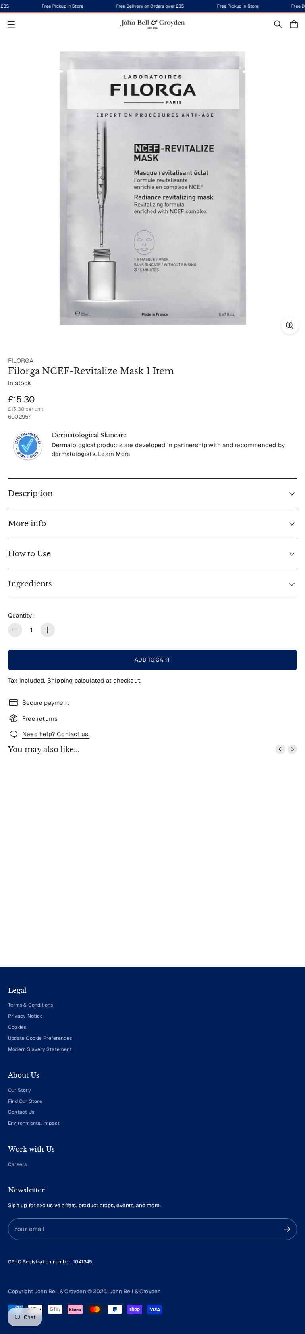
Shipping (60, 680)
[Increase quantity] (48, 630)
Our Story (19, 1090)
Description (30, 493)
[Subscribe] (286, 1229)
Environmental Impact (34, 1123)
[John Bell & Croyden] (152, 24)
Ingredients (30, 583)
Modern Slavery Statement (40, 1049)
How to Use (29, 553)
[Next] (292, 749)
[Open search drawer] (278, 24)
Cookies (17, 1027)
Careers (17, 1164)
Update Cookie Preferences (40, 1038)
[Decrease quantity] (15, 630)
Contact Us (21, 1112)
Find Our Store (25, 1101)
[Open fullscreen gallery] (290, 325)
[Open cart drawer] (294, 24)
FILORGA (20, 360)
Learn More (114, 453)
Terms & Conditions (30, 1005)
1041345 (82, 1262)
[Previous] (280, 749)
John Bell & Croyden (135, 1291)
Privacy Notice (25, 1016)
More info (27, 523)
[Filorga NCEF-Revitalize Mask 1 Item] (152, 188)
